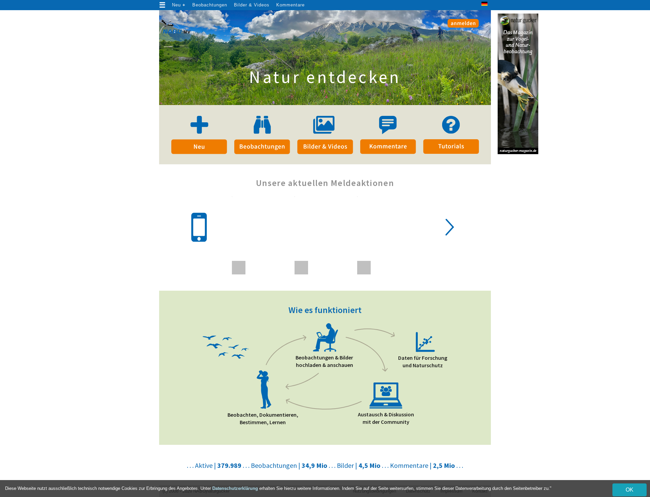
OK (629, 490)
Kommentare (290, 4)
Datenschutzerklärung (235, 488)
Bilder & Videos (251, 4)
